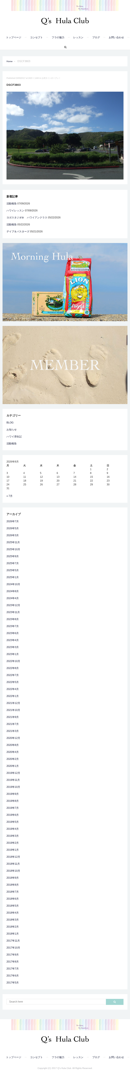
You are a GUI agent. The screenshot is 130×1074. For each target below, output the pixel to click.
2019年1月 (12, 849)
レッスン (78, 37)
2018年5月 (12, 905)
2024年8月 (12, 591)
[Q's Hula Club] (65, 20)
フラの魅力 (58, 37)
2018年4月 (12, 912)
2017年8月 (12, 961)
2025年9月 (12, 556)
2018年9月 (12, 877)
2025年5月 (12, 570)
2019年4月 (12, 828)
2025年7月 (12, 563)
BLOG (9, 422)
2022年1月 (12, 696)
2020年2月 (12, 759)
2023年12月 (13, 605)
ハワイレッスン (15, 210)
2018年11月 (13, 863)
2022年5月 (12, 682)
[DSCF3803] (64, 135)
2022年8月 (12, 668)
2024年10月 (13, 584)
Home (9, 61)
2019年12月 (13, 773)
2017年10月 (13, 947)
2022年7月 (12, 675)
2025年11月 (13, 542)
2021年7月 (12, 724)
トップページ (13, 37)
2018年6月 (12, 898)
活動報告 (11, 203)
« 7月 (9, 496)
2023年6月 (12, 633)
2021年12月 (13, 703)
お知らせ (11, 429)
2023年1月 (12, 654)
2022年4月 (12, 689)
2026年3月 (12, 535)
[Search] (64, 47)
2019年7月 (12, 808)
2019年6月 (12, 815)
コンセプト (36, 37)
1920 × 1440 (33, 78)
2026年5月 (12, 528)
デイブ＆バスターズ (17, 231)
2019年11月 (13, 780)
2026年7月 (12, 521)
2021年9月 (12, 717)
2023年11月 (13, 612)
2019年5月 (12, 822)
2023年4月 (12, 640)
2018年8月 (12, 884)
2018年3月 (12, 919)
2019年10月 (13, 787)
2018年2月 (12, 926)
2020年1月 (12, 766)
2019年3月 (12, 835)
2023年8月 (12, 619)
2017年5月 (12, 982)
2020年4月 (12, 752)
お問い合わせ (116, 37)
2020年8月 (12, 745)
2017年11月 (13, 940)
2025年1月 (12, 577)
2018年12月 (13, 856)
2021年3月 (12, 731)
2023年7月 (12, 626)
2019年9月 (12, 794)
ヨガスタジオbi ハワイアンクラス (26, 217)
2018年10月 (13, 870)
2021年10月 (13, 710)
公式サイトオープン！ (51, 78)
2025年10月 (13, 549)
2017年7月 (12, 968)
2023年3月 (12, 647)
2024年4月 (12, 598)
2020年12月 (13, 738)
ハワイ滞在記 (14, 436)
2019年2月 (12, 842)
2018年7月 (12, 891)
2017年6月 (12, 975)
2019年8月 (12, 801)
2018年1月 (12, 933)
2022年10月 (13, 661)
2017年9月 (12, 954)
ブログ (96, 37)
